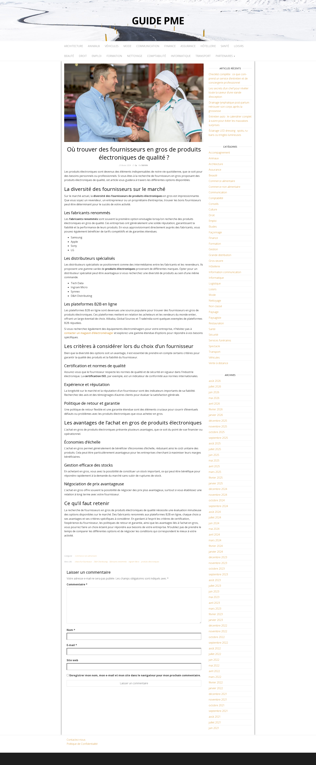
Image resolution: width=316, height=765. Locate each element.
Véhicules (111, 46)
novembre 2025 (218, 426)
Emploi (97, 56)
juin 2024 (214, 523)
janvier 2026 (216, 415)
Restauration (216, 323)
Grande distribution (220, 255)
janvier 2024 (216, 551)
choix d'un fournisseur (83, 561)
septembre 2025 (218, 438)
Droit (83, 56)
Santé (225, 46)
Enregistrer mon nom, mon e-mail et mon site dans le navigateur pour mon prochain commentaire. (135, 675)
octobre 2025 (217, 432)
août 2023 (215, 580)
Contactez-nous (76, 739)
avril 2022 (214, 671)
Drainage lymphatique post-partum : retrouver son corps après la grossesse (229, 107)
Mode (127, 46)
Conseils (214, 204)
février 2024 (216, 546)
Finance (170, 46)
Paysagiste (215, 317)
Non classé (215, 306)
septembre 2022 (218, 642)
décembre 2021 (218, 694)
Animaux (94, 46)
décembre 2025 (218, 420)
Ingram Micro (134, 561)
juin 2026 (214, 392)
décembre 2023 (218, 557)
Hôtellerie (208, 46)
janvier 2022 (216, 688)
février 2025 (216, 477)
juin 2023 (214, 591)
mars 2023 (215, 608)
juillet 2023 (215, 585)
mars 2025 (215, 472)
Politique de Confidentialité (82, 744)
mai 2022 (214, 665)
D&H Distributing (100, 561)
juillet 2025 (215, 449)
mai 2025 (214, 460)
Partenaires (224, 56)
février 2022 (216, 682)
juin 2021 (214, 728)
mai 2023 (214, 597)
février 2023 (216, 614)
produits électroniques (150, 561)
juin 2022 (214, 660)
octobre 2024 (217, 500)
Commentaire (77, 584)
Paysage (214, 312)
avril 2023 (214, 603)
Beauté (69, 56)
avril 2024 (214, 534)
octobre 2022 (217, 637)
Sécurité (213, 334)
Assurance (188, 46)
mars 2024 (215, 540)
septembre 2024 (218, 506)
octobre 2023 (217, 568)
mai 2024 (214, 529)
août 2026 (215, 381)
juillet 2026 (215, 386)
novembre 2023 (218, 563)
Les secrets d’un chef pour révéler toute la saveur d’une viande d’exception (229, 93)
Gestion (213, 249)
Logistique (215, 283)
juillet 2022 (215, 654)
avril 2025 (214, 466)
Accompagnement (219, 152)
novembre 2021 (218, 699)
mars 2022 (215, 677)
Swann (145, 165)
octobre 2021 (217, 705)
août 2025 (215, 443)
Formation (114, 56)
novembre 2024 (218, 495)
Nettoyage (134, 56)
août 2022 (215, 648)
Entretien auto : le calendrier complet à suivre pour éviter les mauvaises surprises (230, 121)
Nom (71, 630)
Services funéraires (220, 340)
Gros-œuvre (216, 261)
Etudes (213, 226)
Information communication (225, 272)
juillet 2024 (215, 517)
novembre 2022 (218, 631)
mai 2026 (214, 398)
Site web (72, 660)
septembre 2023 (218, 574)
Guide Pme (158, 20)
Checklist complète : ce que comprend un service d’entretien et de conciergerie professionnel (228, 78)
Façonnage (215, 232)
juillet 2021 (215, 722)
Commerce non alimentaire (86, 556)
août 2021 (215, 716)
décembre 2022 (218, 625)
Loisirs (239, 46)
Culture (213, 209)
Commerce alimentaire (222, 181)
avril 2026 (214, 403)
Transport (203, 56)
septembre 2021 (218, 711)
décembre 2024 (218, 489)
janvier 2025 (216, 483)
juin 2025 (214, 455)
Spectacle (214, 346)
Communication (147, 46)
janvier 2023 (216, 620)
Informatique (181, 56)
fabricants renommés (118, 561)
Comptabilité (156, 56)
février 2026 (216, 409)
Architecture (73, 46)
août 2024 (215, 512)
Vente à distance (218, 363)
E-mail (72, 645)
